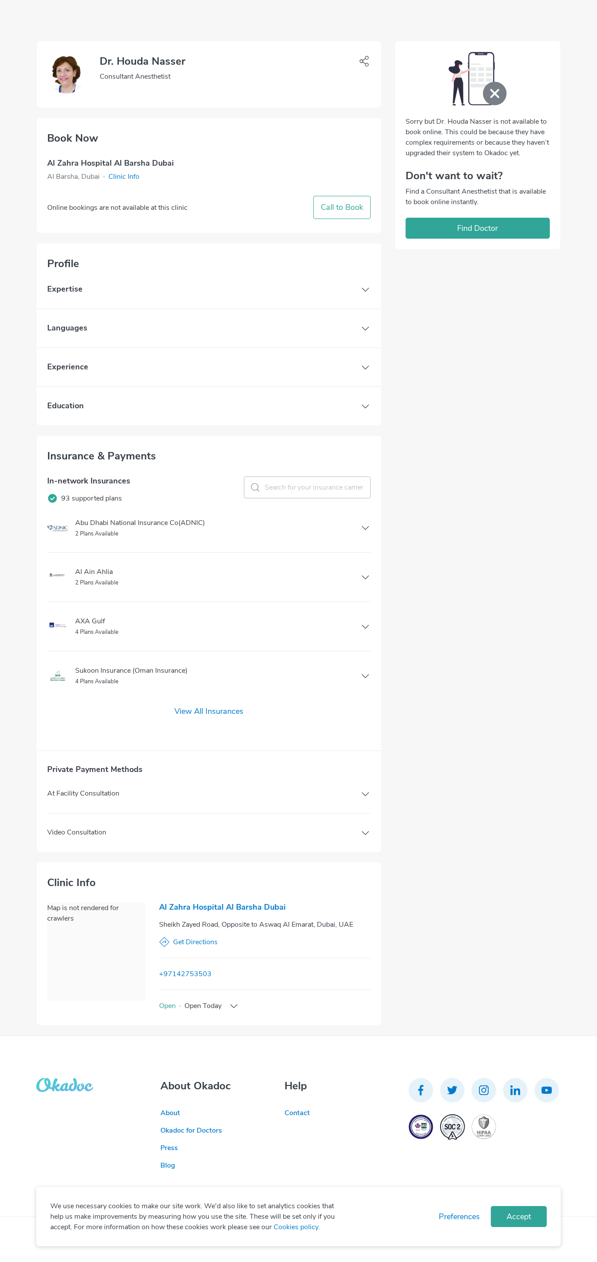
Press (169, 1148)
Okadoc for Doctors (191, 1130)
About (170, 1113)
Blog (167, 1165)
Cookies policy (296, 1227)
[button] (123, 176)
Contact (297, 1113)
